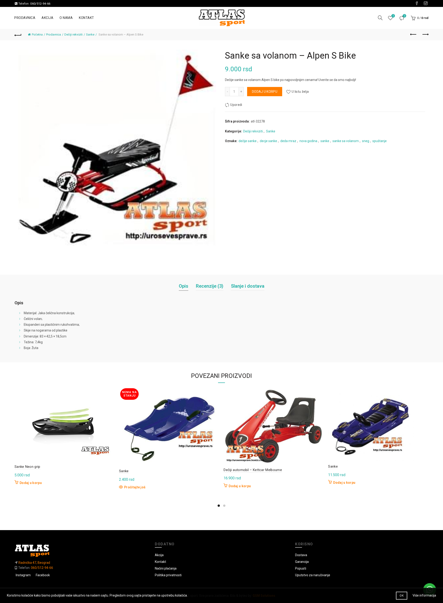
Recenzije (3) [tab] (209, 286)
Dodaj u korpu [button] (31, 483)
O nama (66, 18)
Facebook (43, 575)
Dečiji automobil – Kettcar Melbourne (253, 470)
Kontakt (86, 18)
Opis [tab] (183, 286)
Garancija (302, 562)
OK (402, 595)
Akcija (47, 18)
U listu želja (300, 91)
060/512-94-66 (40, 3)
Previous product (413, 34)
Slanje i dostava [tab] (247, 286)
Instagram (23, 575)
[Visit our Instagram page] (425, 3)
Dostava (301, 555)
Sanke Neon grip (27, 467)
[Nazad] (18, 34)
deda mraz (288, 141)
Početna (37, 34)
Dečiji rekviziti (73, 34)
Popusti (300, 568)
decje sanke (268, 141)
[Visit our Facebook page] (416, 3)
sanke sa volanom (345, 141)
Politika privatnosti (168, 575)
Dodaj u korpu (264, 91)
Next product (425, 34)
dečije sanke (248, 141)
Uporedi (404, 16)
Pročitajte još (134, 487)
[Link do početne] (81, 550)
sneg (365, 141)
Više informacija (424, 595)
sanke (324, 141)
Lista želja (393, 16)
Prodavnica (24, 18)
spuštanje (379, 141)
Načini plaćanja (166, 568)
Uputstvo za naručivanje (312, 575)
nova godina (308, 141)
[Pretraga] (380, 17)
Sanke (90, 34)
